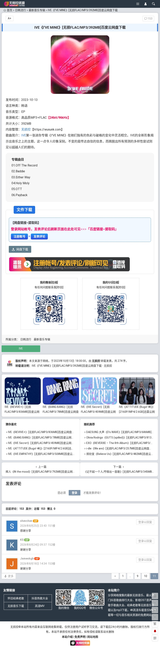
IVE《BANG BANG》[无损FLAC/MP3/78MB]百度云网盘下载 (61, 411)
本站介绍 (67, 636)
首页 (9, 10)
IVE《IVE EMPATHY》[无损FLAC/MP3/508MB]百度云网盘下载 (46, 453)
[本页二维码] (155, 638)
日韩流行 (20, 10)
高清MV (39, 605)
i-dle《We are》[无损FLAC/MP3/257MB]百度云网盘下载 (120, 448)
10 (145, 576)
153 (149, 18)
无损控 (26, 129)
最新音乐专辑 (37, 10)
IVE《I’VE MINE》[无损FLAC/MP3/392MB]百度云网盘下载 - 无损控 (72, 365)
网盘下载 (22, 249)
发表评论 (39, 236)
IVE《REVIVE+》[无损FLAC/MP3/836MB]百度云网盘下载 (22, 411)
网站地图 (92, 636)
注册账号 (19, 236)
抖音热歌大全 (40, 598)
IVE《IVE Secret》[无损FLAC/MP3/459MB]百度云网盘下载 (98, 411)
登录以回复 (145, 522)
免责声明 (80, 636)
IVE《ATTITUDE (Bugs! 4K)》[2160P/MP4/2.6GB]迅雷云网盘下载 (137, 411)
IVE (23, 135)
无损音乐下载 (16, 605)
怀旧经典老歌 (16, 598)
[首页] (155, 596)
